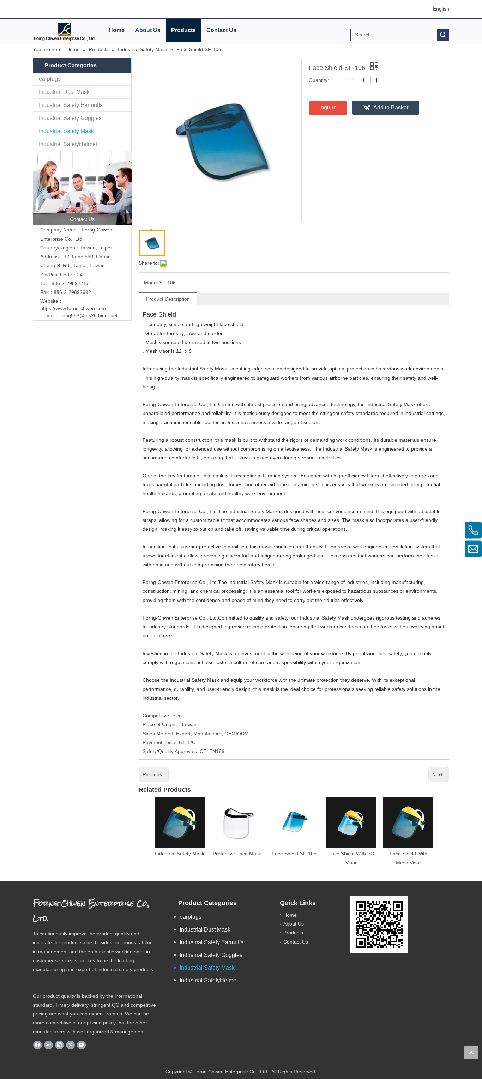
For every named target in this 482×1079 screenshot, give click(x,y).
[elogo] (64, 32)
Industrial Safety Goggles (70, 118)
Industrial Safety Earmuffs (71, 105)
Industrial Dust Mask (64, 92)
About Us (148, 30)
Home (117, 30)
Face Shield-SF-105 (294, 853)
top (471, 1052)
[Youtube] (81, 1044)
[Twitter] (70, 1044)
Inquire (328, 107)
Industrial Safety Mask (66, 131)
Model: (151, 282)
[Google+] (48, 1044)
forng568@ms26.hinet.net (88, 315)
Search (443, 35)
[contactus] (82, 188)
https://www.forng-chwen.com (73, 308)
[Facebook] (37, 1044)
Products (183, 30)
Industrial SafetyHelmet (68, 144)
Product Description (168, 299)
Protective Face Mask (237, 853)
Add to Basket (390, 107)
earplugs (50, 79)
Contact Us (221, 30)
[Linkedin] (59, 1044)
